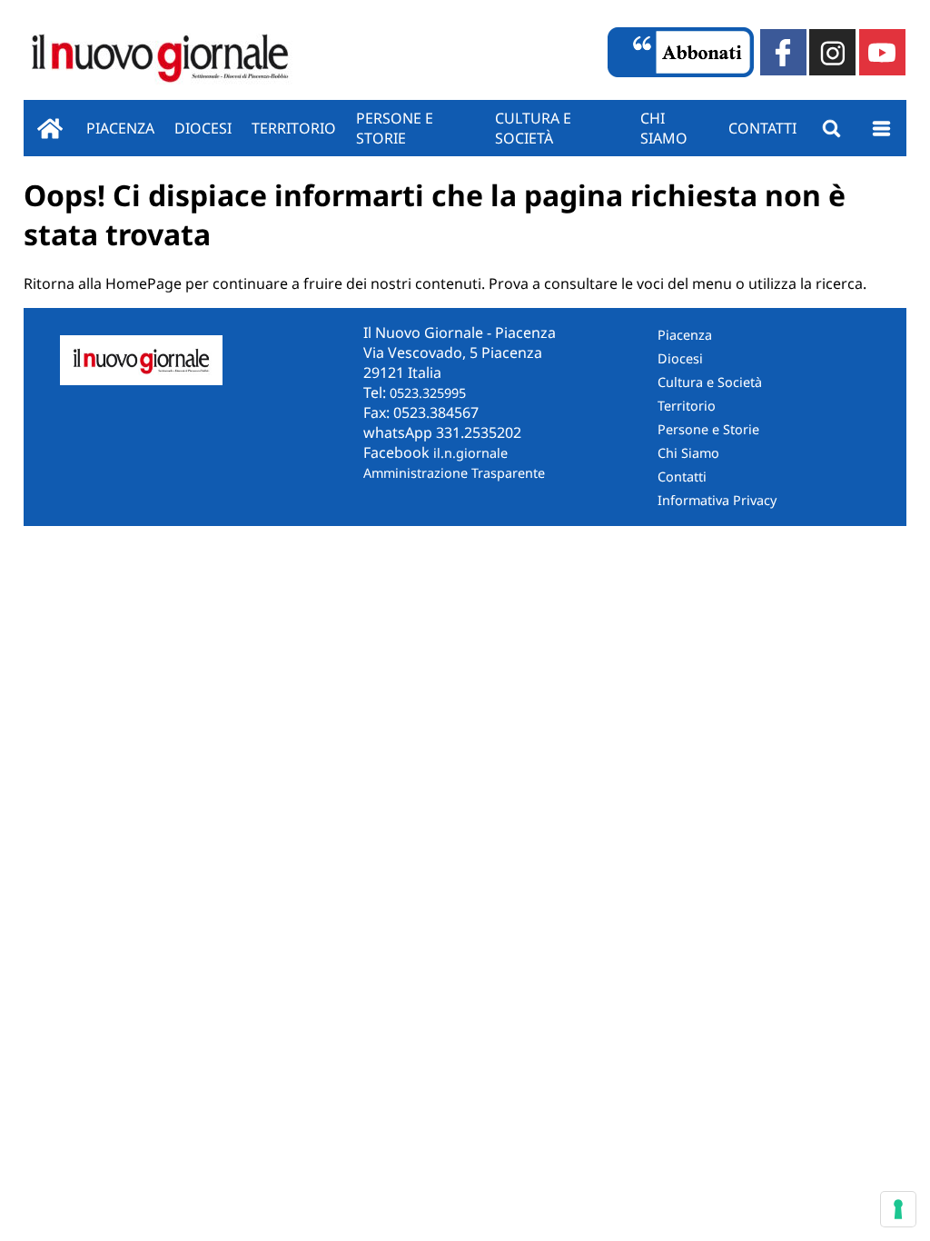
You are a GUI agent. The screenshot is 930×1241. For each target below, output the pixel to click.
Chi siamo (664, 128)
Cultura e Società (533, 128)
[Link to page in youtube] (882, 52)
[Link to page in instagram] (832, 52)
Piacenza (120, 128)
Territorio (294, 128)
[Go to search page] (831, 128)
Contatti (762, 128)
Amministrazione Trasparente (454, 473)
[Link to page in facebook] (783, 52)
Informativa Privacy (717, 500)
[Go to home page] (50, 128)
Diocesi (203, 128)
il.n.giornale (470, 453)
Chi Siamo (688, 453)
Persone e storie (394, 128)
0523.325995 (428, 393)
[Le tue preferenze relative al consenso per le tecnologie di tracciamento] (898, 1209)
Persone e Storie (708, 429)
